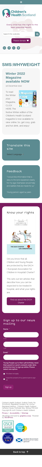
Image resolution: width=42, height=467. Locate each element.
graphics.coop (25, 416)
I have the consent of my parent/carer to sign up (21, 379)
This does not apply (12, 373)
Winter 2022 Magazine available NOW (17, 77)
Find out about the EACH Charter (21, 301)
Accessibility (15, 413)
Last (4, 348)
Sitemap (25, 413)
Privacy (5, 413)
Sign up (8, 387)
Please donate (19, 41)
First (4, 338)
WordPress (8, 417)
